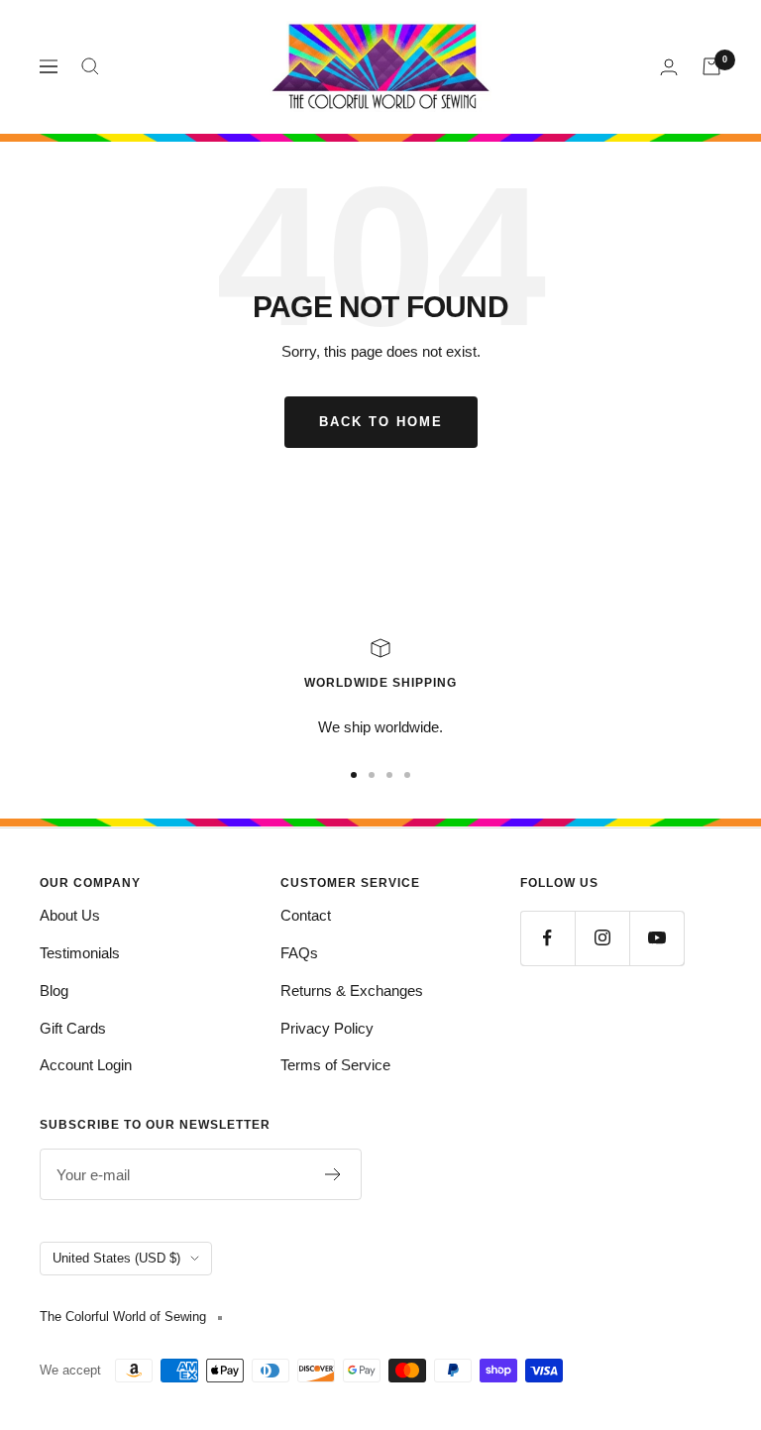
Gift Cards (73, 1028)
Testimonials (80, 952)
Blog (54, 990)
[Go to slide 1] (354, 775)
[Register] (333, 1174)
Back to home (381, 421)
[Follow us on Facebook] (547, 938)
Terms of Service (335, 1064)
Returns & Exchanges (351, 990)
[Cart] (711, 66)
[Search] (90, 66)
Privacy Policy (327, 1028)
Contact (305, 915)
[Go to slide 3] (389, 775)
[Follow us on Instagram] (602, 938)
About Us (70, 915)
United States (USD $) (116, 1258)
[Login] (669, 66)
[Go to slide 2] (372, 775)
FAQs (299, 952)
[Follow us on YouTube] (656, 938)
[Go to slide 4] (407, 775)
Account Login (86, 1064)
